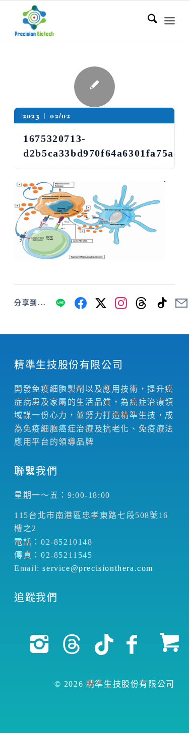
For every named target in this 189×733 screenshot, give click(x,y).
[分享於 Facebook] (81, 303)
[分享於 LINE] (60, 303)
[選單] (169, 21)
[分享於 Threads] (141, 303)
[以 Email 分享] (181, 303)
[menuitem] (147, 21)
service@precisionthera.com (97, 568)
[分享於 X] (101, 303)
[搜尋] (147, 21)
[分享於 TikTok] (161, 303)
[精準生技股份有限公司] (78, 21)
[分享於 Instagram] (121, 303)
